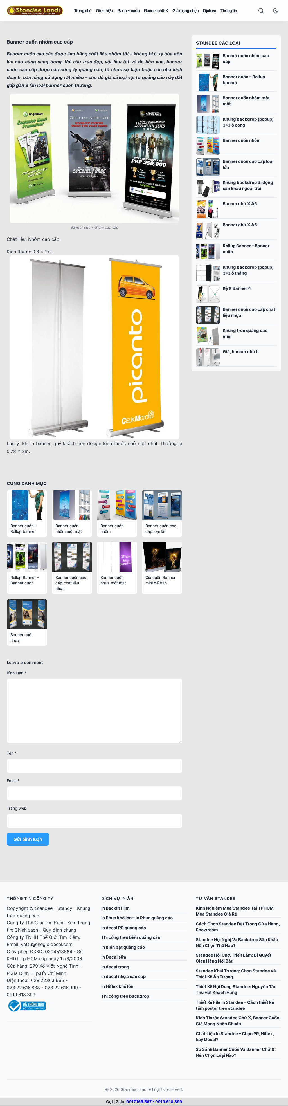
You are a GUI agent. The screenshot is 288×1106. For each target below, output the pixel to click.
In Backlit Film (115, 908)
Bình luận (16, 672)
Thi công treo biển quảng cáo (130, 937)
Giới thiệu (104, 10)
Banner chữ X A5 (240, 203)
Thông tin (228, 10)
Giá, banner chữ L (241, 351)
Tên (12, 753)
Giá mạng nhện (185, 10)
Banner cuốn (128, 10)
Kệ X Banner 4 (237, 288)
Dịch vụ (209, 10)
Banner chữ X (156, 10)
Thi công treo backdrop (125, 996)
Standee (44, 908)
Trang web (17, 808)
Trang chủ (82, 10)
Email (13, 780)
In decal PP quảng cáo (123, 927)
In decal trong (115, 967)
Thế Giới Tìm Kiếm (45, 922)
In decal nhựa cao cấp (123, 976)
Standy (64, 908)
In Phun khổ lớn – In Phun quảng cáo (137, 918)
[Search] (261, 10)
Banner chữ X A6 (240, 224)
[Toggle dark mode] (275, 10)
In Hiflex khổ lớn (117, 986)
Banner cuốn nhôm (242, 140)
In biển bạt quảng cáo (123, 947)
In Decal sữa (113, 957)
